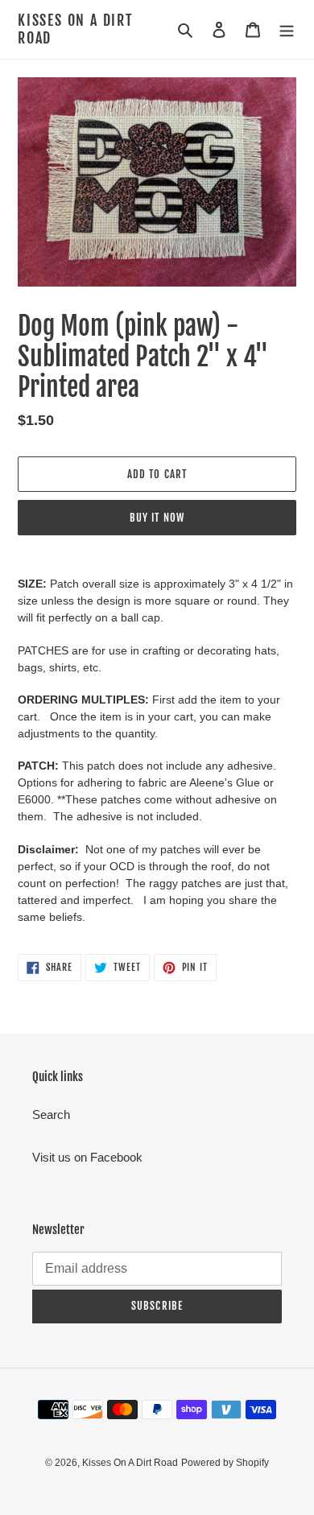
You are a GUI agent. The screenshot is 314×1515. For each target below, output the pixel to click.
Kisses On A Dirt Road (76, 29)
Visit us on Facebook (87, 1157)
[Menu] (287, 29)
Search (51, 1114)
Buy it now (157, 517)
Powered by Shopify (225, 1462)
